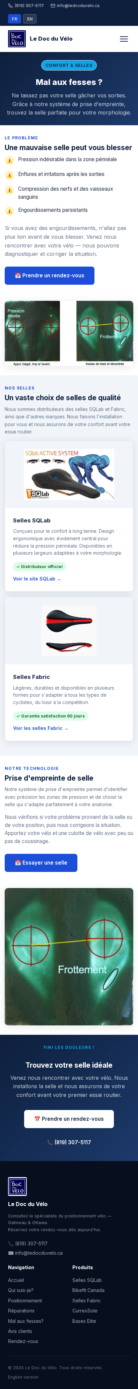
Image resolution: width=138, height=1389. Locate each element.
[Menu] (124, 39)
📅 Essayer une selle (41, 863)
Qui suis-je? (20, 1290)
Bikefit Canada (88, 1290)
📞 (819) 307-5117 (69, 1142)
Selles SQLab (87, 1280)
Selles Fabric (86, 1300)
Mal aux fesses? (26, 1321)
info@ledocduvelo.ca (78, 5)
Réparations (21, 1310)
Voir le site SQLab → (37, 579)
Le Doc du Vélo (51, 38)
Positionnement (25, 1300)
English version (23, 1377)
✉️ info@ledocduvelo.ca (35, 1253)
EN (30, 18)
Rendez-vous (23, 1341)
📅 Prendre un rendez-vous (49, 275)
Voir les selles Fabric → (41, 728)
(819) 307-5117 (29, 5)
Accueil (16, 1280)
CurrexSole (84, 1310)
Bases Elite (84, 1321)
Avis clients (20, 1331)
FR (14, 18)
